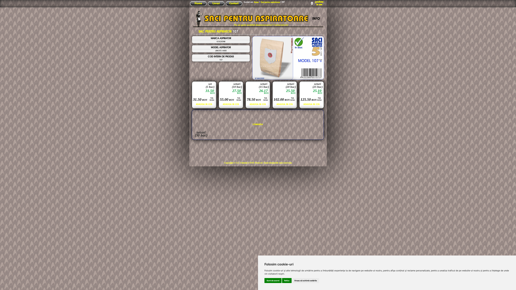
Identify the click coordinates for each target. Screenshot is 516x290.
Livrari (216, 3)
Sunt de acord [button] (273, 280)
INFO (316, 19)
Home (198, 3)
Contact (234, 3)
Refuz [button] (286, 280)
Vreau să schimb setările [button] (305, 280)
